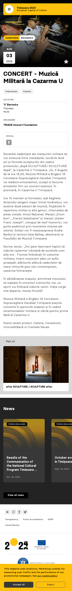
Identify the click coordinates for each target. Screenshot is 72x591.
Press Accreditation (33, 519)
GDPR (50, 519)
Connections (11, 38)
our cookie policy (47, 576)
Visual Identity (12, 525)
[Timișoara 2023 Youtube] (7, 512)
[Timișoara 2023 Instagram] (13, 512)
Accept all (19, 584)
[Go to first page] (16, 544)
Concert (27, 91)
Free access (11, 91)
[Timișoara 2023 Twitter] (25, 512)
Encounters (27, 38)
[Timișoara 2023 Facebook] (19, 512)
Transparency (11, 519)
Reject (50, 584)
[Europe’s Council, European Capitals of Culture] (42, 548)
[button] (9, 9)
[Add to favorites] (66, 61)
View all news (16, 495)
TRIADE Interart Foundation (20, 125)
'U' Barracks (10, 105)
